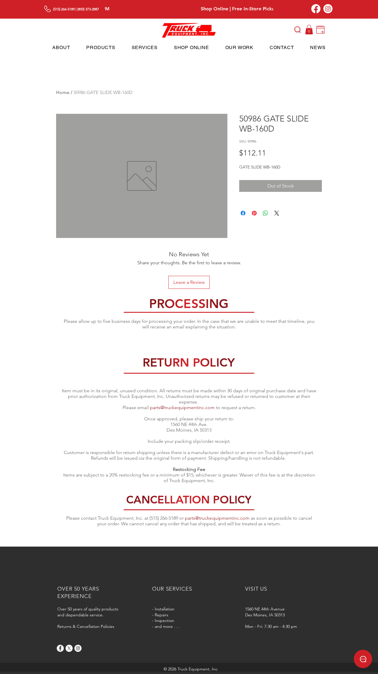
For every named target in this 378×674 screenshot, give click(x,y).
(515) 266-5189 (64, 9)
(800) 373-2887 (88, 9)
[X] (69, 648)
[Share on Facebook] (243, 213)
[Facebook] (315, 8)
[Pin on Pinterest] (254, 213)
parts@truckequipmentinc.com (182, 407)
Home (62, 92)
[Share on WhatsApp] (265, 213)
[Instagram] (328, 8)
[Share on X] (276, 213)
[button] (297, 29)
